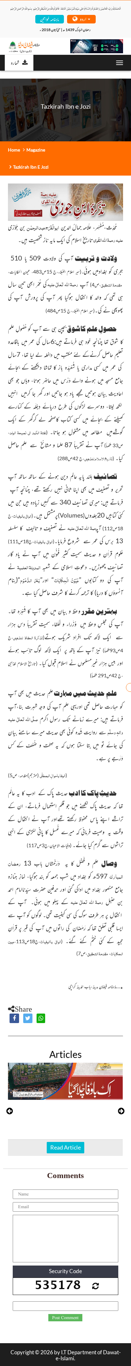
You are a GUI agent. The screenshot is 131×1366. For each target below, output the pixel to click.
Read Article (65, 1147)
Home (14, 149)
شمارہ (15, 62)
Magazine (35, 149)
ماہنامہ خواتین (49, 19)
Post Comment (65, 1318)
